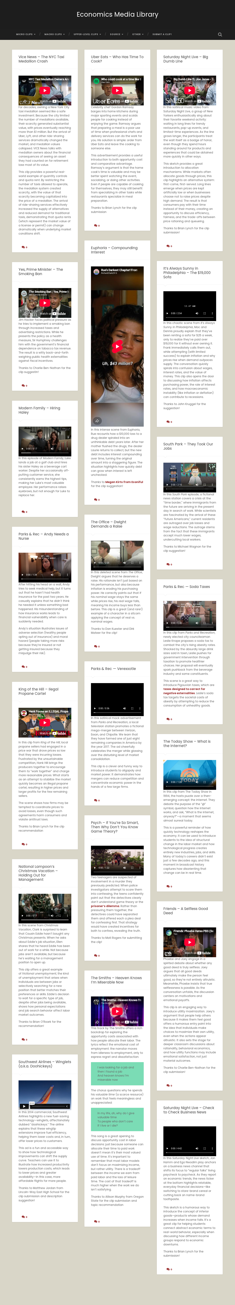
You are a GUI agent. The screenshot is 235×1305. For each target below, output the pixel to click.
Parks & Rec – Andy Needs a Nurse (44, 536)
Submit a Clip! (162, 34)
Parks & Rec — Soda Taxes (186, 586)
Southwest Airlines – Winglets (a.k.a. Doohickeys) (45, 1064)
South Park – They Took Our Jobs (188, 446)
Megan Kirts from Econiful (124, 482)
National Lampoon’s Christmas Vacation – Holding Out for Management (38, 873)
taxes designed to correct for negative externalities (184, 691)
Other (136, 34)
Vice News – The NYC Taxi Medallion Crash (41, 59)
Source (115, 34)
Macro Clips (53, 34)
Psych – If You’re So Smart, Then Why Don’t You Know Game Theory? (115, 827)
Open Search (220, 34)
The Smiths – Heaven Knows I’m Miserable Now (116, 980)
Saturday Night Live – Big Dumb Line (185, 59)
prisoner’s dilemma (105, 906)
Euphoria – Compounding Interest (114, 250)
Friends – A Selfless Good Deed (185, 911)
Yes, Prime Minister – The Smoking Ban (41, 271)
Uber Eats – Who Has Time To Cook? (117, 59)
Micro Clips (24, 34)
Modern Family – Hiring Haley (39, 410)
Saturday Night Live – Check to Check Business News (188, 1110)
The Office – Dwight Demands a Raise (108, 524)
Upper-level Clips (86, 34)
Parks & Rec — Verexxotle (113, 668)
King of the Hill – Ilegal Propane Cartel (39, 691)
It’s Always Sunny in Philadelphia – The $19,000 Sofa (187, 273)
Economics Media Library (117, 14)
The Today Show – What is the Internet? (187, 743)
